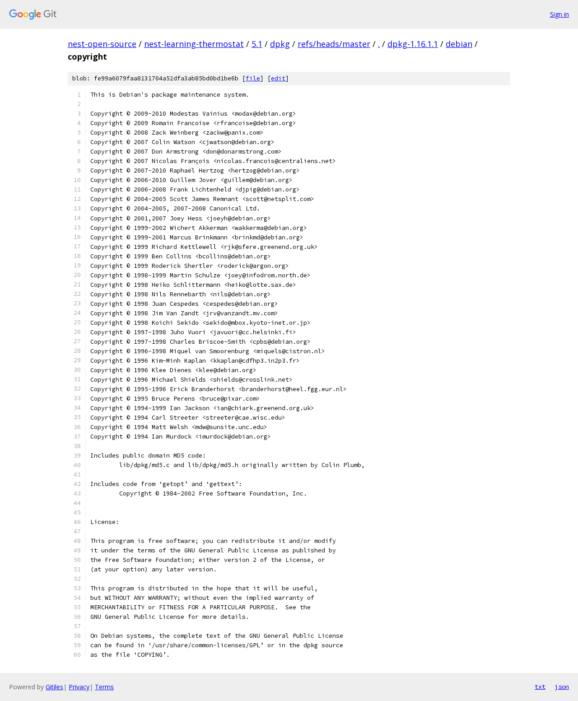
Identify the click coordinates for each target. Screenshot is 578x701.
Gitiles (54, 686)
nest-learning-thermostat (194, 43)
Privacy (79, 686)
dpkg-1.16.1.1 (412, 43)
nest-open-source (102, 43)
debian (459, 43)
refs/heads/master (334, 43)
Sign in (559, 14)
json (562, 686)
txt (540, 686)
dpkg (280, 43)
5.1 (257, 43)
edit (278, 78)
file (253, 78)
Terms (104, 686)
